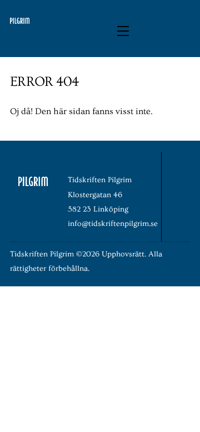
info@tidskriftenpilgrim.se (113, 223)
